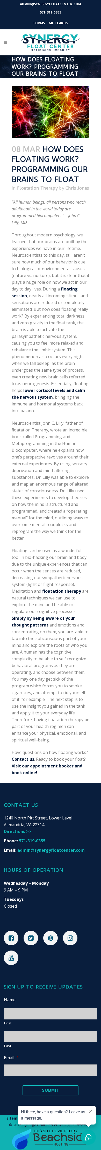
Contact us (23, 759)
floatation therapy (61, 591)
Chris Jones (77, 188)
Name (10, 1000)
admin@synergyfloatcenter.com (51, 850)
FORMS (39, 23)
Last (7, 1045)
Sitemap (14, 1118)
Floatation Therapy (37, 188)
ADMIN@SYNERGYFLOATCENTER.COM (50, 4)
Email (11, 1058)
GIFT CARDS (58, 23)
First (7, 1023)
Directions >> (17, 831)
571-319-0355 (50, 12)
